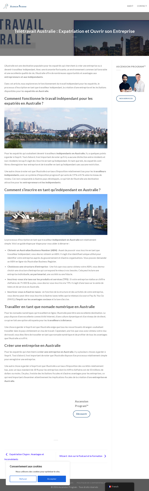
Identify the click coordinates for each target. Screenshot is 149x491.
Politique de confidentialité (91, 483)
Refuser (23, 479)
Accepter (51, 479)
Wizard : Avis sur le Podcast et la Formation (81, 456)
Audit (130, 6)
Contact (142, 6)
